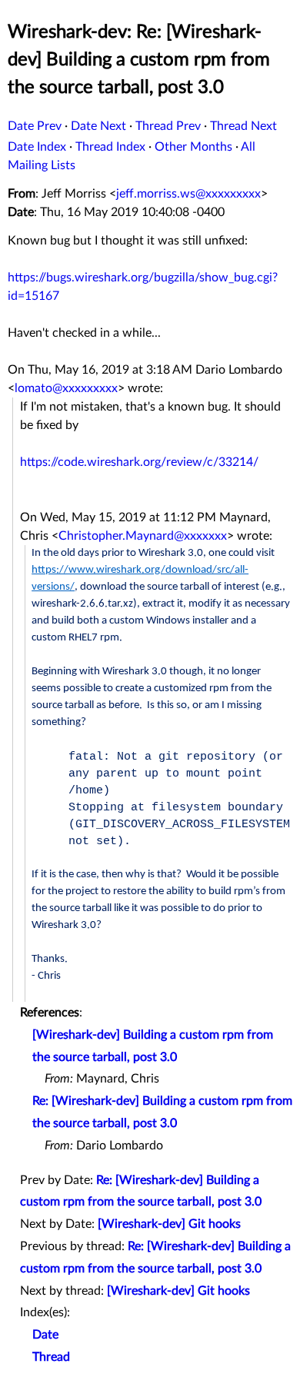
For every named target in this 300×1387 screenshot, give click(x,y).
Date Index (37, 147)
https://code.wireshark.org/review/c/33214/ (139, 462)
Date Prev (35, 126)
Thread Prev (168, 126)
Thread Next (243, 126)
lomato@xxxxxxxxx (66, 388)
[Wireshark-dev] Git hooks (169, 1224)
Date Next (98, 126)
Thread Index (110, 147)
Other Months (193, 147)
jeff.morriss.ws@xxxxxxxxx (188, 194)
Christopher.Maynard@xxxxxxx (142, 536)
